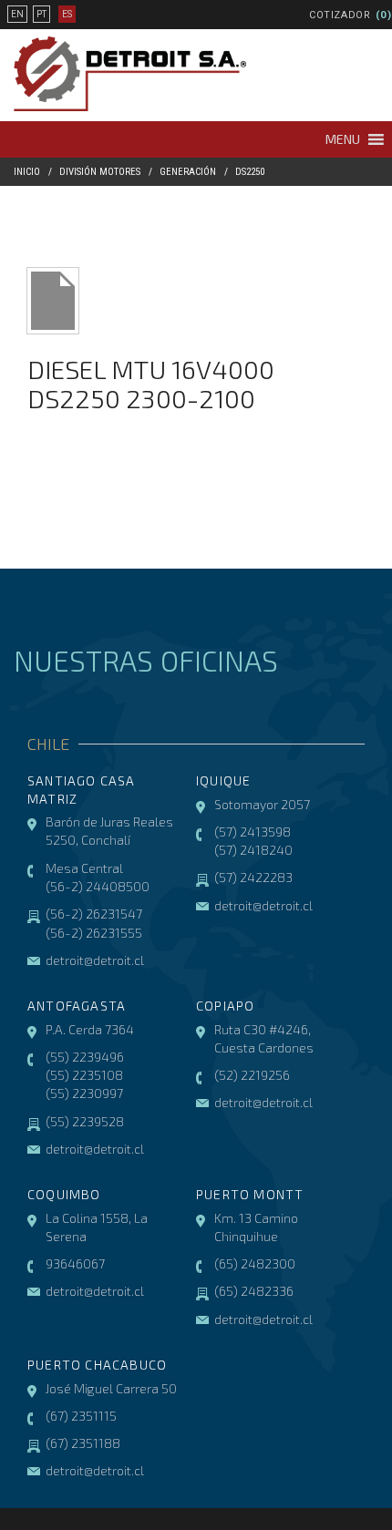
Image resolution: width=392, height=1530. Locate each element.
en (17, 14)
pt (41, 14)
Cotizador (340, 15)
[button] (342, 139)
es (67, 14)
